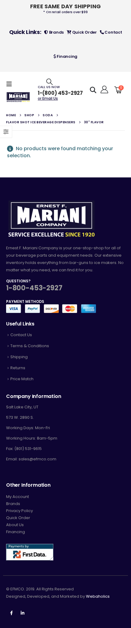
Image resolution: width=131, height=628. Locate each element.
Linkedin (22, 613)
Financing (66, 56)
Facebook (11, 613)
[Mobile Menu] (11, 84)
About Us (15, 525)
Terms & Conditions (29, 346)
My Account (17, 497)
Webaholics (98, 596)
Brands (56, 32)
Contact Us (21, 335)
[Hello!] (103, 89)
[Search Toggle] (49, 81)
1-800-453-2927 (34, 288)
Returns (17, 368)
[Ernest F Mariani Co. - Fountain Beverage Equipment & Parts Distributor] (18, 97)
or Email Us (48, 98)
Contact (113, 32)
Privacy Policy (19, 511)
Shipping (19, 357)
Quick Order (84, 32)
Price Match (22, 379)
